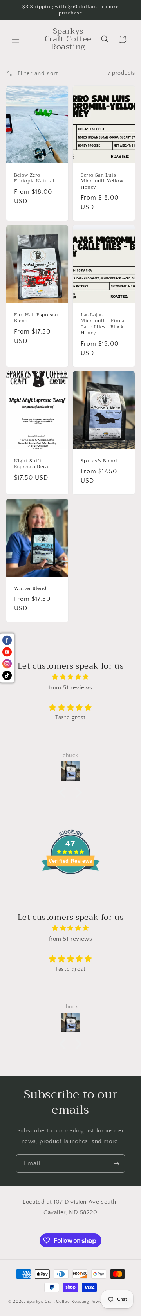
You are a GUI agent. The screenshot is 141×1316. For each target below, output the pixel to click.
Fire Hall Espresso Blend (36, 318)
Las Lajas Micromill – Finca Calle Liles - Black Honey (102, 324)
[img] (70, 676)
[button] (15, 39)
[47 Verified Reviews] (70, 888)
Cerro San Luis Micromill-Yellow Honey (102, 181)
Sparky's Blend (99, 461)
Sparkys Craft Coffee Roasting (58, 1301)
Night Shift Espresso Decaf (32, 464)
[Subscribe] (116, 1163)
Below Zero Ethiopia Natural (34, 178)
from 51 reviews (70, 687)
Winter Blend (30, 588)
